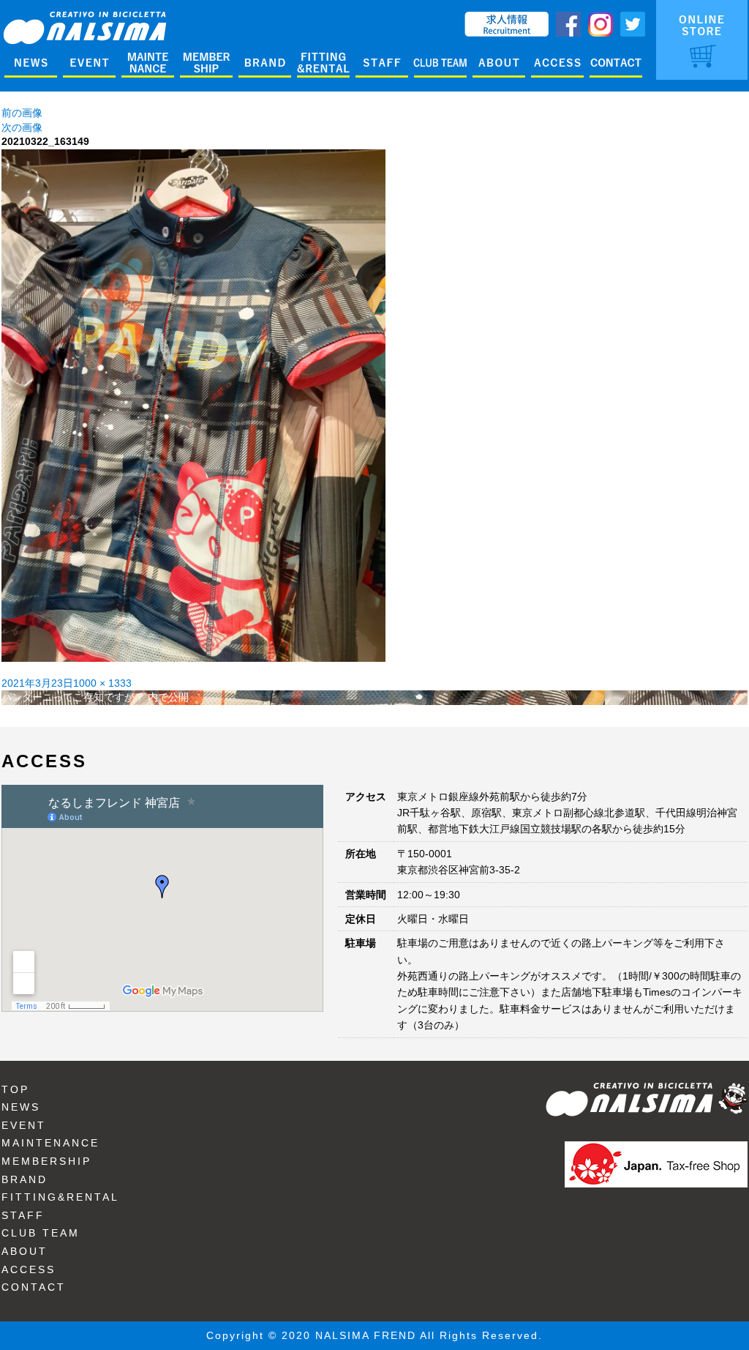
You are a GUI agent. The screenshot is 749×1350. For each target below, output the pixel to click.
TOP (15, 1089)
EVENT (23, 1125)
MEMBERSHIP (46, 1161)
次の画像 (21, 127)
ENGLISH (435, 18)
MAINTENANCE (50, 1143)
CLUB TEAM (40, 1233)
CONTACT (33, 1287)
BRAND (24, 1179)
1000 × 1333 (102, 683)
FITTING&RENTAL (60, 1197)
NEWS (20, 1107)
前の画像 (21, 113)
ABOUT (24, 1251)
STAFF (23, 1215)
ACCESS (28, 1269)
